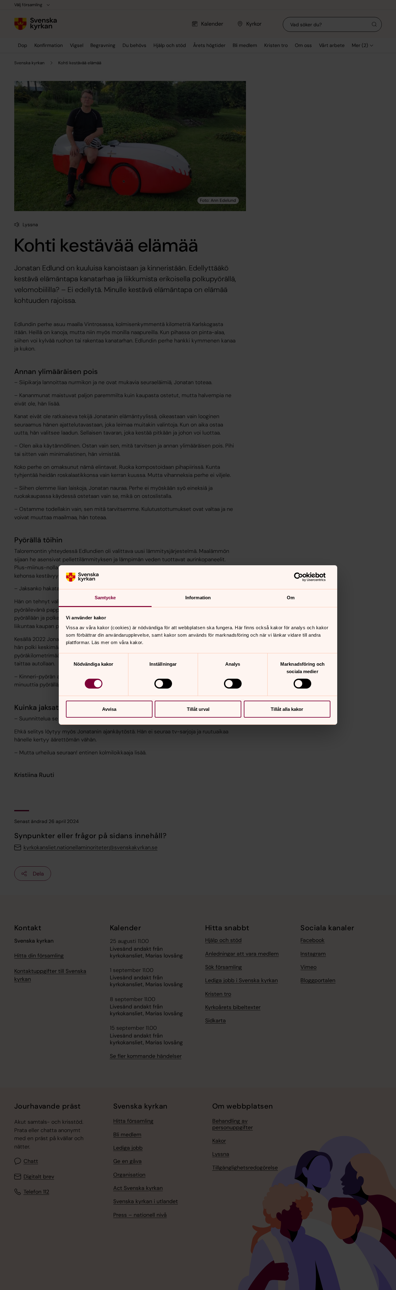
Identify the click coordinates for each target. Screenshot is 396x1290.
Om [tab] (291, 597)
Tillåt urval (198, 709)
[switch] (163, 684)
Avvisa (109, 709)
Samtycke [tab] (105, 597)
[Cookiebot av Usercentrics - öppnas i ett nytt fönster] (303, 577)
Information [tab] (198, 597)
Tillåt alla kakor (287, 709)
